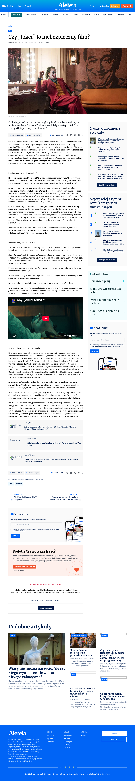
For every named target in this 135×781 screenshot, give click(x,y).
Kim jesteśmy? (49, 774)
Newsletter (68, 736)
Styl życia (55, 15)
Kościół (96, 15)
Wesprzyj (126, 6)
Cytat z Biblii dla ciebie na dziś (104, 301)
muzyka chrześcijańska (79, 636)
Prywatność (106, 774)
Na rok (83, 736)
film (11, 484)
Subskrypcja (68, 742)
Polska (130, 15)
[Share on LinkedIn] (71, 135)
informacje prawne (62, 774)
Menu (4, 15)
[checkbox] (11, 529)
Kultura (75, 15)
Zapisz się (15, 536)
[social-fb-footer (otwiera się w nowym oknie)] (65, 767)
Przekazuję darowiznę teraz (23, 567)
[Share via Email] (79, 135)
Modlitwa (15, 15)
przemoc (19, 484)
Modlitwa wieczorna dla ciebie (105, 290)
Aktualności (86, 15)
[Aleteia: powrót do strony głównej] (67, 5)
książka (104, 636)
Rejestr (113, 6)
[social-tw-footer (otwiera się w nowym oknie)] (69, 767)
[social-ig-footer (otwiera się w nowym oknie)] (73, 767)
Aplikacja (67, 739)
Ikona (73, 674)
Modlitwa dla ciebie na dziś (104, 312)
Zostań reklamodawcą (77, 774)
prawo (13, 636)
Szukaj (28, 6)
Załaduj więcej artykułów (107, 185)
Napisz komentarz (46, 608)
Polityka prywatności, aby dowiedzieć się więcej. (106, 346)
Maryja (104, 679)
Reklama (67, 748)
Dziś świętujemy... (101, 281)
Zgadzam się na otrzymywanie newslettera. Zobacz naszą (36, 530)
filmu (63, 178)
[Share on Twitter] (75, 135)
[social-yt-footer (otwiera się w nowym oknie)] (61, 767)
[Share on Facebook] (67, 135)
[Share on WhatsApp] (82, 135)
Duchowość (44, 15)
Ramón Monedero (30, 42)
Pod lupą (65, 15)
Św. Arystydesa (76, 9)
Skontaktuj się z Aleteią (93, 774)
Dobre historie (31, 15)
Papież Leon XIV (108, 15)
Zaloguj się (105, 6)
